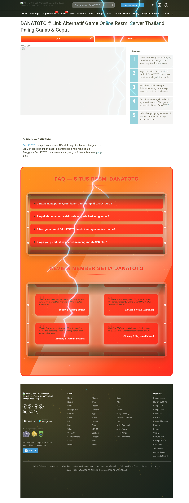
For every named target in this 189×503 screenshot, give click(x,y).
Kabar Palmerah (40, 466)
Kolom (119, 398)
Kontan (156, 425)
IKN (69, 421)
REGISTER (131, 39)
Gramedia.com (159, 452)
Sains (69, 441)
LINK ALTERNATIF (131, 5)
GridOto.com (158, 437)
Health (126, 13)
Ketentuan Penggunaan (83, 466)
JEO (118, 406)
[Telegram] (36, 406)
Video (94, 444)
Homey (95, 421)
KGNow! (156, 417)
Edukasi (156, 13)
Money (135, 13)
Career (144, 466)
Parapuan (96, 437)
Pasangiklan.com (160, 421)
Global (70, 406)
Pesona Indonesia (124, 417)
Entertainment (73, 437)
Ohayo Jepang (122, 413)
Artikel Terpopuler (123, 425)
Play (118, 421)
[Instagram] (41, 406)
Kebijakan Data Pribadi (106, 466)
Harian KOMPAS (160, 402)
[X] (30, 406)
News (24, 13)
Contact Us (155, 466)
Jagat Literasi (49, 13)
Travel (166, 13)
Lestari (117, 14)
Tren (109, 13)
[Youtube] (25, 412)
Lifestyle (99, 13)
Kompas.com (159, 398)
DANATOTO (25, 46)
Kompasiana (158, 410)
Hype (94, 413)
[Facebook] (25, 406)
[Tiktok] (36, 412)
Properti (146, 13)
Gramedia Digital (160, 456)
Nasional (71, 402)
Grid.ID (156, 433)
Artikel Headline (123, 437)
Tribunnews (158, 448)
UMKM (95, 429)
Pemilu (70, 417)
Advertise (66, 466)
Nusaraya (35, 13)
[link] (159, 5)
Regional (71, 413)
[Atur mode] (153, 5)
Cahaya (62, 13)
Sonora (156, 429)
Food (94, 425)
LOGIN (57, 39)
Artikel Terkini (122, 429)
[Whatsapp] (30, 412)
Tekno (71, 13)
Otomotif (81, 13)
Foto (94, 441)
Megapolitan (72, 410)
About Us (54, 466)
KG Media (157, 413)
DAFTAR (32, 450)
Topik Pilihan (121, 433)
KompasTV (158, 406)
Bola (91, 13)
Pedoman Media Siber (129, 466)
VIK (118, 402)
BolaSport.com (159, 441)
